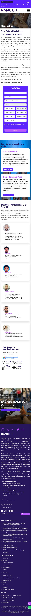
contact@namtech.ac (9, 500)
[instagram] (22, 429)
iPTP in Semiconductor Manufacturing (13, 550)
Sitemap (5, 587)
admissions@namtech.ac (13, 79)
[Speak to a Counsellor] (29, 603)
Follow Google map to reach (11, 357)
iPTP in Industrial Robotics (10, 547)
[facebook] (18, 429)
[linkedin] (3, 429)
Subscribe (25, 514)
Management (6, 567)
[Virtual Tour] (28, 2)
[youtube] (13, 429)
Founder (5, 560)
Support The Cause (8, 589)
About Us (5, 558)
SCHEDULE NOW (8, 195)
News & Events (7, 580)
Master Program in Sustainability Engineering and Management (15, 538)
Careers (5, 585)
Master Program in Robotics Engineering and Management (15, 531)
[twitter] (8, 429)
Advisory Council (7, 565)
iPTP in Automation (8, 545)
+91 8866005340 (6, 82)
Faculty (5, 569)
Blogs (4, 582)
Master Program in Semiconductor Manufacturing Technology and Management (15, 527)
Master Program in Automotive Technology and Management (15, 534)
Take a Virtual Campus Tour (10, 410)
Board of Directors (8, 563)
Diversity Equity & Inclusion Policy (12, 595)
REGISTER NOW (8, 169)
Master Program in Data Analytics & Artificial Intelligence (15, 542)
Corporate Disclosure (9, 600)
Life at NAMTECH (7, 575)
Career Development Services (11, 578)
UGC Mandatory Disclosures (10, 598)
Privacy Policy (6, 602)
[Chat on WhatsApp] (29, 607)
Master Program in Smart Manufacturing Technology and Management (14, 523)
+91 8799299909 (17, 82)
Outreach (5, 552)
